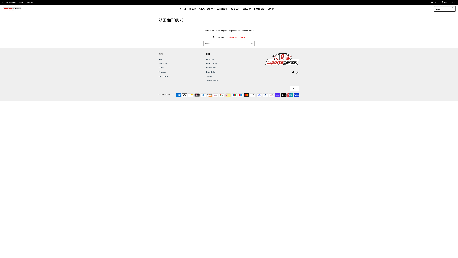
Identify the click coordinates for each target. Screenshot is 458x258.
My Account (210, 59)
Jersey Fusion (222, 9)
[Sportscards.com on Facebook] (3, 2)
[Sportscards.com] (12, 9)
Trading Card (259, 9)
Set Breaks (235, 9)
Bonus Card (12, 2)
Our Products (163, 76)
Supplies (271, 9)
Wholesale (30, 2)
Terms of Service (212, 81)
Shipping (209, 76)
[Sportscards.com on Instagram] (6, 2)
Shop (160, 59)
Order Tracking (211, 63)
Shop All (183, 9)
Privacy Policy (211, 68)
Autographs (247, 9)
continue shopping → (236, 37)
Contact (21, 2)
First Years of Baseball (196, 9)
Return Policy (211, 72)
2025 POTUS (211, 9)
